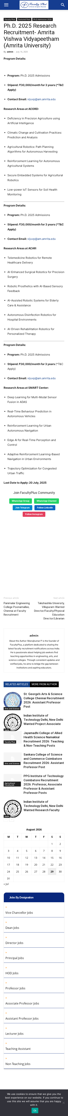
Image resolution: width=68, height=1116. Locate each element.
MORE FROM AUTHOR (44, 684)
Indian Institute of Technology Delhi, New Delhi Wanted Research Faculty (43, 806)
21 (43, 864)
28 (43, 871)
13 (35, 857)
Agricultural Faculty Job (10, 784)
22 (52, 864)
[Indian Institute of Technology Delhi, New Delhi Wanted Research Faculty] (13, 809)
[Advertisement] (34, 555)
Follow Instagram (34, 514)
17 (8, 864)
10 (8, 857)
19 (26, 864)
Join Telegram (22, 507)
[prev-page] (6, 819)
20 (35, 864)
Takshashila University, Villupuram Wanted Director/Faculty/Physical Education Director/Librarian (49, 611)
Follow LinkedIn (45, 507)
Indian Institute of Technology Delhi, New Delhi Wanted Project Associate (43, 720)
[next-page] (11, 819)
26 (26, 871)
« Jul (6, 884)
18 (17, 864)
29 (52, 871)
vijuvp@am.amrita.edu (41, 99)
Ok (35, 1110)
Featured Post (24, 19)
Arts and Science (12, 708)
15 (52, 857)
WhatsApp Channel (46, 501)
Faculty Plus (10, 19)
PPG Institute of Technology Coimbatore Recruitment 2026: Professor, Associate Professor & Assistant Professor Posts (43, 784)
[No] (63, 1103)
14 (43, 857)
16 (60, 857)
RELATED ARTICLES (16, 684)
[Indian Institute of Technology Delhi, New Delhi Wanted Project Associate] (13, 722)
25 (17, 871)
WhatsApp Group (20, 501)
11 (17, 857)
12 (26, 857)
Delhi (7, 730)
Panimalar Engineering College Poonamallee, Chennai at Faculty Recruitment (17, 609)
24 (8, 871)
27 (35, 871)
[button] (6, 5)
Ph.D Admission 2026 (42, 19)
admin (10, 51)
